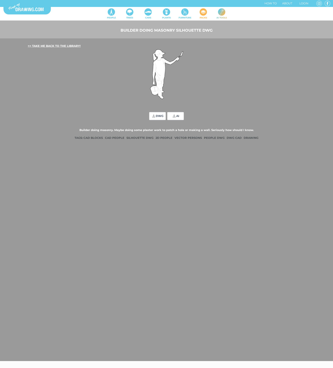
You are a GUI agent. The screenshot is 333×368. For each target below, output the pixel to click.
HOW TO (270, 3)
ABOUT (287, 3)
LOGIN (303, 3)
